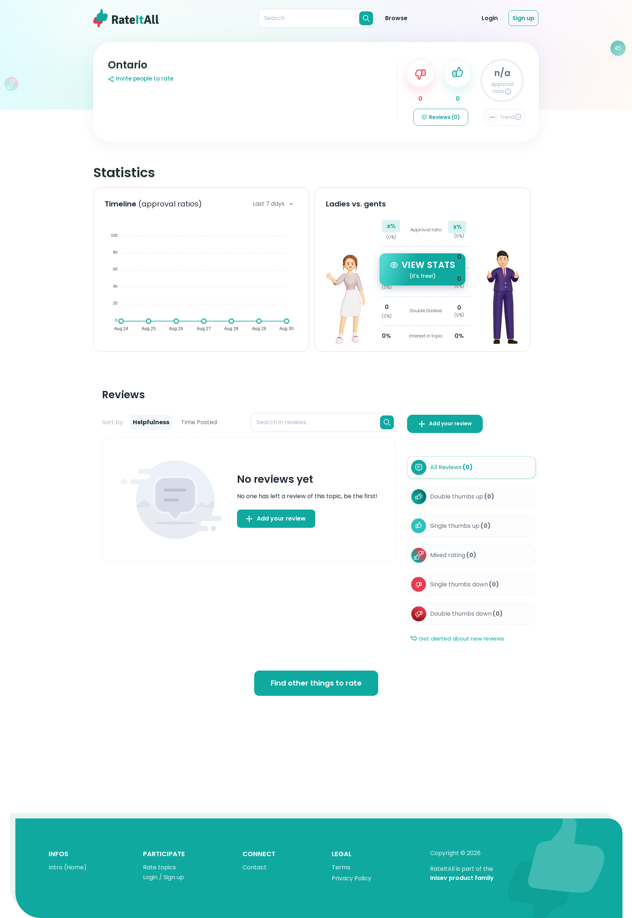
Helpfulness (151, 422)
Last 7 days (269, 203)
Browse (396, 18)
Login (490, 18)
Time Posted (199, 422)
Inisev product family (462, 878)
